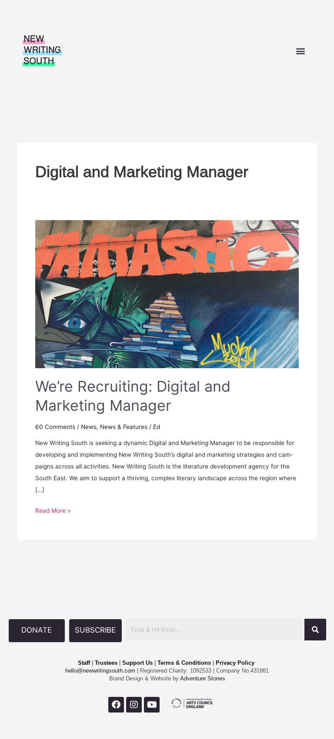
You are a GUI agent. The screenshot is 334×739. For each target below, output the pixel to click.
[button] (300, 51)
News (89, 426)
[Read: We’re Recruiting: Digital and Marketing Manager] (167, 293)
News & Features (123, 426)
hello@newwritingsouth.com (100, 670)
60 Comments (55, 426)
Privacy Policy (235, 663)
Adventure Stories (202, 678)
